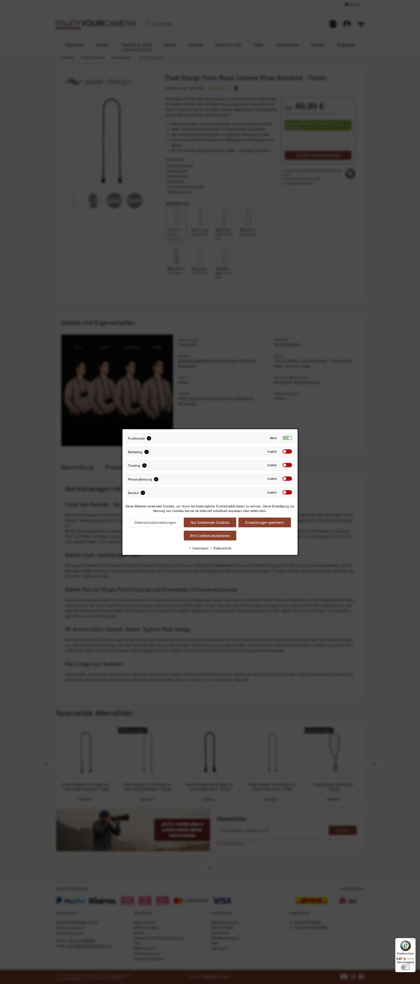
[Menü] (413, 940)
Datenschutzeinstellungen (155, 522)
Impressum (200, 548)
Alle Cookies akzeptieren (210, 535)
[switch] (405, 967)
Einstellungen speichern (264, 522)
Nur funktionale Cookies (210, 522)
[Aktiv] (287, 438)
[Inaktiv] (287, 451)
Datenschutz (222, 548)
